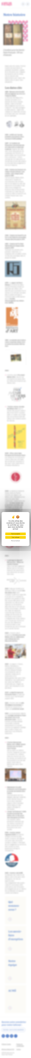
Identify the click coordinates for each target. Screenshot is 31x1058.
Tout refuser (16, 537)
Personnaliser (15, 541)
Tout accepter (15, 534)
